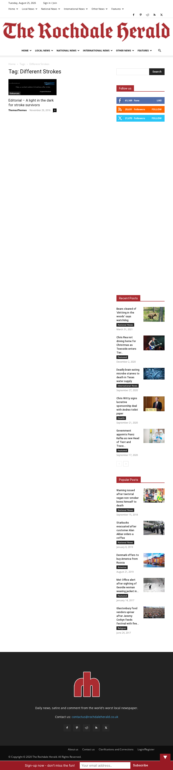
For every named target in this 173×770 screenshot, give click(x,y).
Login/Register (146, 749)
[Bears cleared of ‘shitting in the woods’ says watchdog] (154, 314)
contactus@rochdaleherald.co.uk (95, 717)
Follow (157, 109)
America (122, 567)
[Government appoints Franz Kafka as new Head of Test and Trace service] (154, 436)
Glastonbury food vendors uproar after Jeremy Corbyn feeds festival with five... (127, 616)
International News (74, 8)
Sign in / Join (50, 2)
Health (121, 418)
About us (73, 749)
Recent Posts (128, 298)
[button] (159, 51)
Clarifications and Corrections (116, 749)
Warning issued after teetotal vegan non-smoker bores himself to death (127, 498)
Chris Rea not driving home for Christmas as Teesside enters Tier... (126, 345)
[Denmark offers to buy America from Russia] (154, 560)
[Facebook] (133, 15)
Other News (98, 8)
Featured (122, 357)
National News (49, 8)
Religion (122, 628)
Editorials (14, 93)
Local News (28, 8)
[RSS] (154, 15)
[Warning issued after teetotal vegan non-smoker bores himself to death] (154, 495)
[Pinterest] (140, 15)
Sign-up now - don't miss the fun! (50, 765)
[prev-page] (119, 463)
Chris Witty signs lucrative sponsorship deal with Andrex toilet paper (127, 406)
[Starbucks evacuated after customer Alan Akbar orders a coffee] (154, 528)
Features (116, 8)
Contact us (88, 749)
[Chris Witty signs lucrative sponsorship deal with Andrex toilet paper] (154, 403)
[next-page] (125, 463)
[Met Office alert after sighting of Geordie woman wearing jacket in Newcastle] (154, 585)
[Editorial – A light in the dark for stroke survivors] (32, 87)
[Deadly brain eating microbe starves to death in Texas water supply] (154, 374)
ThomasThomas (17, 110)
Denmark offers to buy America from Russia (127, 559)
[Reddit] (147, 15)
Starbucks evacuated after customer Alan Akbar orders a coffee (126, 530)
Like (159, 100)
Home (11, 8)
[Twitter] (161, 15)
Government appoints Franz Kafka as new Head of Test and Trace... (127, 438)
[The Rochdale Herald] (86, 31)
